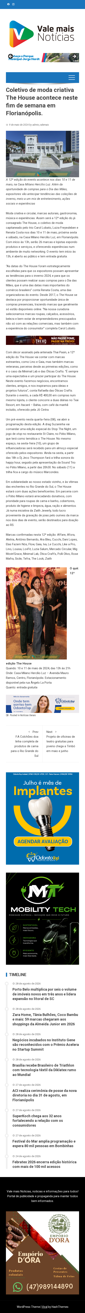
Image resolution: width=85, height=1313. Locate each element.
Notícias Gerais (28, 715)
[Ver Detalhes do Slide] (42, 57)
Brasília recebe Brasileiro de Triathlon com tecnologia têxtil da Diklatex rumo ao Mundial (44, 1070)
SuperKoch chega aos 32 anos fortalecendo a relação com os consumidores (37, 1120)
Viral (44, 1306)
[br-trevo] (42, 340)
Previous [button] (11, 57)
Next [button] (74, 57)
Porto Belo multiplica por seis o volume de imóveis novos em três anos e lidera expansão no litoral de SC (44, 994)
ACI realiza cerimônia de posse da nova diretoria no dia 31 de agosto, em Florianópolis (44, 1095)
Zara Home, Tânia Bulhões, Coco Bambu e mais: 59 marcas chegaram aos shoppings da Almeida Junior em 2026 (45, 1019)
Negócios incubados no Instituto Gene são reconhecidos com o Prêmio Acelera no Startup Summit (45, 1044)
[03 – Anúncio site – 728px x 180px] (42, 703)
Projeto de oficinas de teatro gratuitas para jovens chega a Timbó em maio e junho (60, 741)
